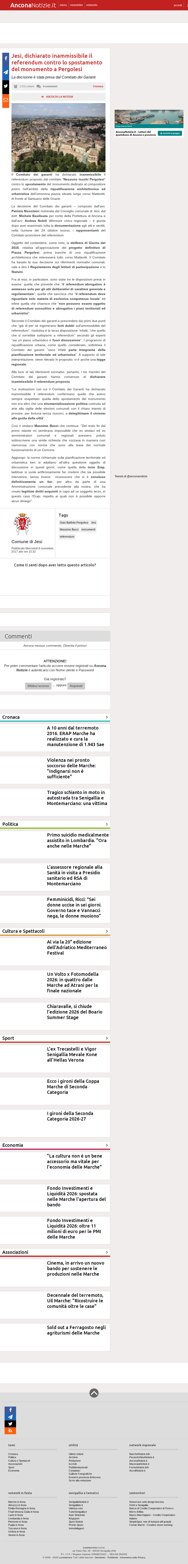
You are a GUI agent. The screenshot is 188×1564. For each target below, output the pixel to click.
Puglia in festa (16, 1524)
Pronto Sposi (76, 1524)
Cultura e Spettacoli (19, 1460)
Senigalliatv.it (76, 1505)
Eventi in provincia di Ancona (84, 1477)
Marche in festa (16, 1501)
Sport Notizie (76, 1521)
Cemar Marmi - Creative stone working (150, 1524)
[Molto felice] (93, 579)
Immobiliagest (76, 1528)
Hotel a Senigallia (138, 1505)
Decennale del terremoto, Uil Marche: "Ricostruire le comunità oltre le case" (75, 1300)
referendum (67, 536)
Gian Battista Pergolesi (74, 522)
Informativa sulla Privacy (132, 1557)
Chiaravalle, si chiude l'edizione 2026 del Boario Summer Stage (74, 1012)
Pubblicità (113, 1557)
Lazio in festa (15, 1515)
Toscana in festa (17, 1528)
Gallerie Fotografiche (80, 1473)
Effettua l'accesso (38, 686)
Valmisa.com (76, 1508)
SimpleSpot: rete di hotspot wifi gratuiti (150, 1521)
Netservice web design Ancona (146, 1501)
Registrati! (76, 686)
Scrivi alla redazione (80, 1480)
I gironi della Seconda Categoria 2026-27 (70, 1116)
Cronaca (98, 86)
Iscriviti (73, 1464)
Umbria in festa (16, 1531)
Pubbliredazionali (78, 1467)
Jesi (93, 522)
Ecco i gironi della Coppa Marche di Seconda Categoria (73, 1086)
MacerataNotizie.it (139, 1464)
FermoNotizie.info (139, 1467)
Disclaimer (100, 1557)
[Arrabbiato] (9, 579)
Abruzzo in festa (17, 1505)
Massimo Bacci (69, 529)
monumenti (88, 529)
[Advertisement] (149, 77)
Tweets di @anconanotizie (131, 476)
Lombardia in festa (18, 1518)
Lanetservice (65, 1557)
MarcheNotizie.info (139, 1454)
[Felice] (72, 579)
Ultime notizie (76, 1454)
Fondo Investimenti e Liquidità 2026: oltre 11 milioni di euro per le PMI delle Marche (74, 1229)
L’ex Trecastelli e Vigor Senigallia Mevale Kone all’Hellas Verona (72, 1054)
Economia (13, 1470)
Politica (12, 1457)
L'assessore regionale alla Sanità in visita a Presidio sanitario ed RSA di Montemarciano (74, 875)
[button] (178, 5)
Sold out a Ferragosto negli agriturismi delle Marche (76, 1330)
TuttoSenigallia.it (78, 1511)
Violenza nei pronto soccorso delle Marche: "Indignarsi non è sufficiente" (71, 768)
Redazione (75, 1460)
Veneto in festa (16, 1535)
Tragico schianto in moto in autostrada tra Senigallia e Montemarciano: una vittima (77, 798)
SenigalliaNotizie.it (78, 1501)
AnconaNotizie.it (138, 1460)
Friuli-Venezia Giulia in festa (23, 1511)
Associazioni (15, 1464)
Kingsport (74, 1518)
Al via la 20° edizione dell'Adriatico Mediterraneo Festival (77, 947)
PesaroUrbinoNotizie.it (141, 1457)
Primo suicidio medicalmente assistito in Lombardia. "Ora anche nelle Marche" (78, 840)
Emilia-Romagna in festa (21, 1508)
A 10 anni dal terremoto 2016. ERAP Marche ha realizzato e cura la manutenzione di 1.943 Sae (75, 736)
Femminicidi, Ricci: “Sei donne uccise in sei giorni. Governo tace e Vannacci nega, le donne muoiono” (74, 907)
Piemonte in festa (17, 1521)
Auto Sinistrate (77, 1515)
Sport (11, 1467)
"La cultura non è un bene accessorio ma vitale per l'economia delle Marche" (74, 1161)
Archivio (73, 1457)
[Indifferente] (51, 579)
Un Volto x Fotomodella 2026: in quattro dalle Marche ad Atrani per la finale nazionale (73, 982)
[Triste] (30, 579)
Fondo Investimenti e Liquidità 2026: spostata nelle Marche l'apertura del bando (76, 1196)
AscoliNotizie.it (137, 1470)
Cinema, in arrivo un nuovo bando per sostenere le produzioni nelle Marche (75, 1268)
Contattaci (74, 1470)
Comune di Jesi (26, 541)
